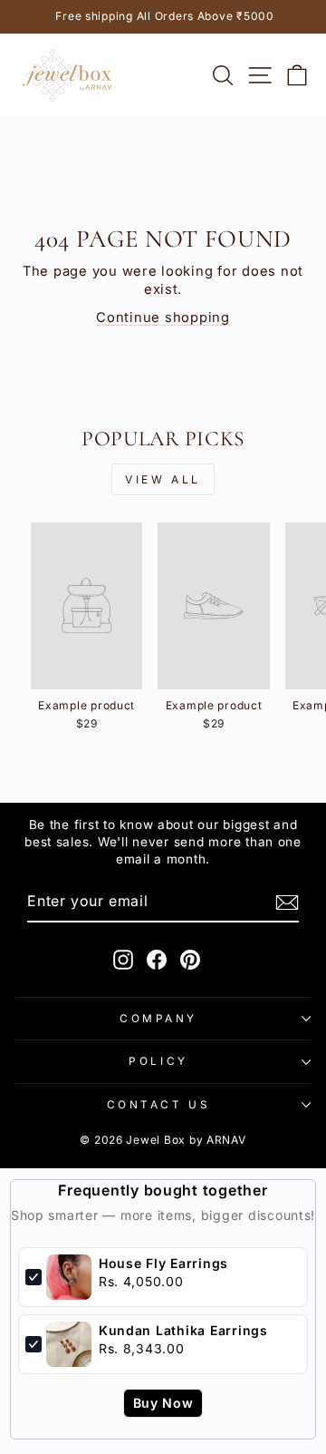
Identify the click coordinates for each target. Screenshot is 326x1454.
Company (158, 1018)
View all (163, 479)
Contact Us (158, 1104)
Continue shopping (163, 317)
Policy (158, 1061)
